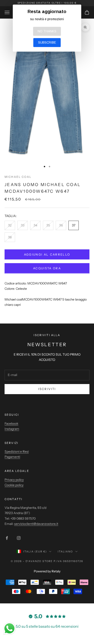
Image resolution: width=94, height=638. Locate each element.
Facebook (11, 423)
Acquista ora (47, 268)
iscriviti (47, 389)
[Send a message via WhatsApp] (9, 628)
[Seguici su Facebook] (7, 538)
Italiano (65, 551)
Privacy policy (14, 480)
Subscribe (47, 42)
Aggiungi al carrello (47, 254)
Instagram (12, 429)
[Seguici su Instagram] (18, 538)
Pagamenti (12, 457)
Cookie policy (14, 485)
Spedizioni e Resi (17, 451)
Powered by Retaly (47, 571)
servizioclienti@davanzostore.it (36, 524)
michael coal (18, 176)
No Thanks (47, 31)
